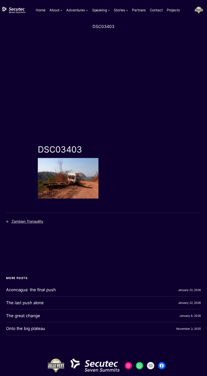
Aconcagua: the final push (31, 290)
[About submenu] (61, 10)
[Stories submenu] (127, 10)
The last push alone (25, 303)
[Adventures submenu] (87, 10)
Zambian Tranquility (27, 221)
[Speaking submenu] (109, 10)
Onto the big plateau (25, 328)
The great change (23, 316)
